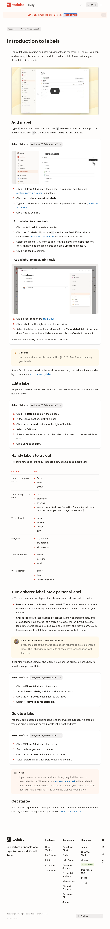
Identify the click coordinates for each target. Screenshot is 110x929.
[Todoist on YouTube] (103, 840)
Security (10, 914)
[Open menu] (100, 4)
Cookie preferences (39, 914)
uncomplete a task (65, 781)
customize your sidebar (29, 193)
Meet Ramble (70, 15)
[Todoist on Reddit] (103, 861)
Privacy (18, 914)
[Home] (15, 5)
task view (48, 318)
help (31, 5)
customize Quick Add (42, 236)
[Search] (80, 4)
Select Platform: (20, 144)
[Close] (103, 15)
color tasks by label (41, 374)
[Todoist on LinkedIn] (103, 847)
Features (11, 29)
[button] (55, 91)
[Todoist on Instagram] (103, 854)
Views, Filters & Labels (30, 29)
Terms (26, 914)
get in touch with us (71, 811)
